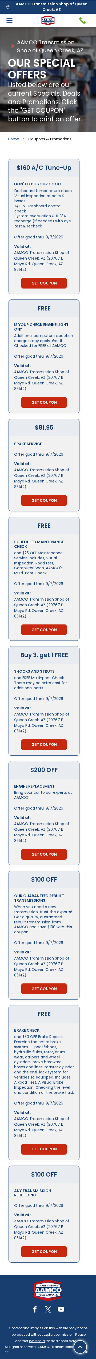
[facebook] (35, 1310)
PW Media (37, 1341)
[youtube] (61, 1310)
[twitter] (48, 1310)
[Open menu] (9, 20)
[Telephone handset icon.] (83, 20)
